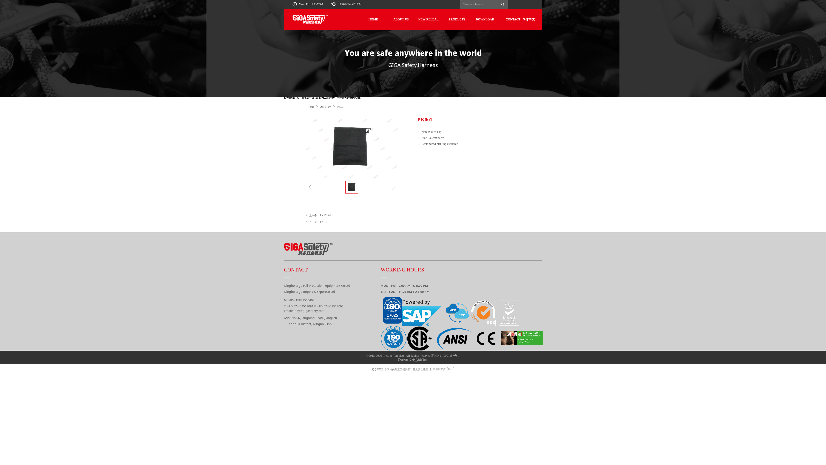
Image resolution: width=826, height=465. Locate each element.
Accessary (325, 106)
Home (311, 106)
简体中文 (529, 19)
